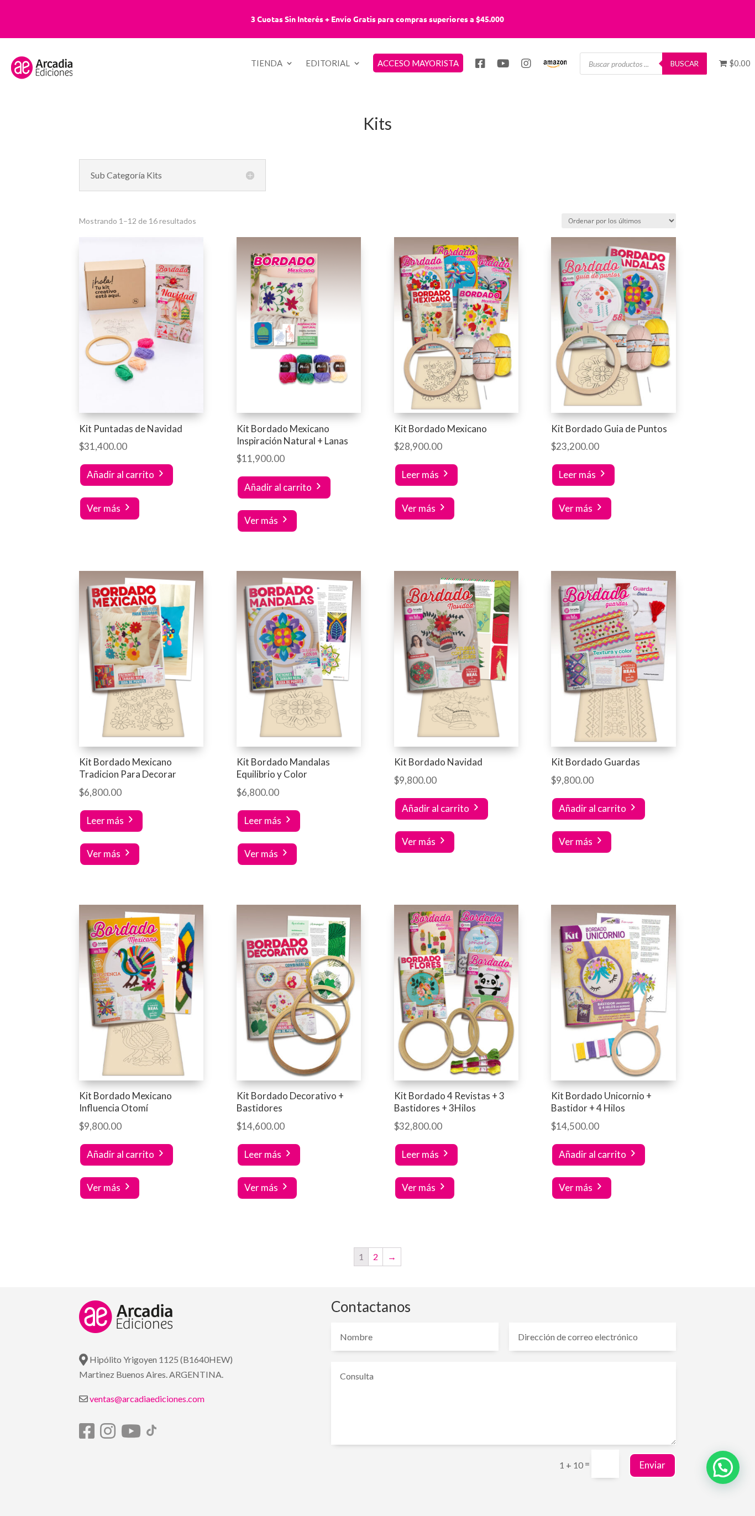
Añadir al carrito (120, 474)
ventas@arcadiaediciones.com (147, 1398)
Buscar (684, 63)
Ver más (103, 508)
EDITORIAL (328, 63)
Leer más (420, 474)
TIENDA (266, 63)
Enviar (652, 1465)
